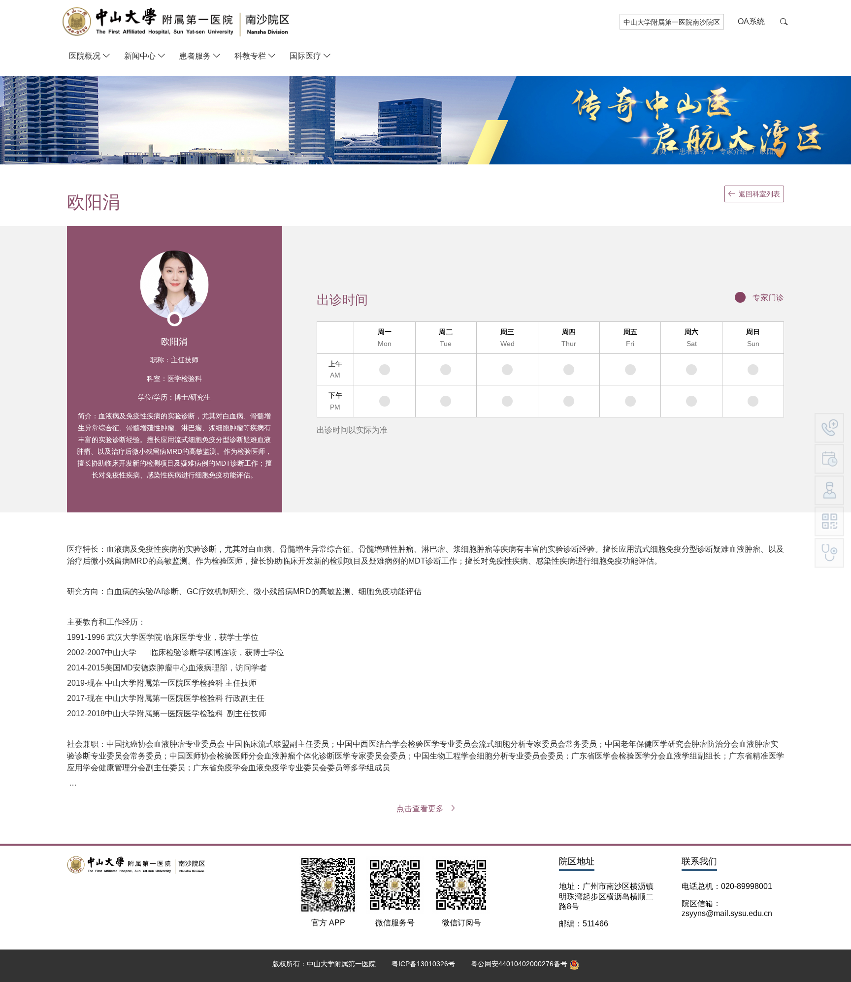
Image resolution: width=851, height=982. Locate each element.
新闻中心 (140, 56)
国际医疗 (305, 56)
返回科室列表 (759, 194)
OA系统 (751, 21)
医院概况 (84, 56)
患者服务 (195, 56)
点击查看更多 (420, 808)
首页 (659, 151)
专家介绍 (733, 151)
